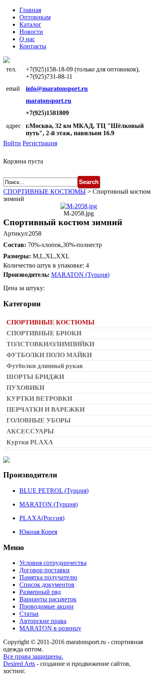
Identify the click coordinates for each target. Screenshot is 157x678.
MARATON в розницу (50, 628)
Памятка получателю (48, 577)
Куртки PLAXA (29, 442)
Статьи (29, 613)
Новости (31, 31)
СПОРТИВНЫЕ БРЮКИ (43, 333)
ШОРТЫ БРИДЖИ (35, 376)
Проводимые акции (46, 606)
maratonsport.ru (48, 100)
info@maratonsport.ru (57, 88)
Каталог (30, 24)
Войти (12, 143)
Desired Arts (19, 663)
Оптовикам (35, 17)
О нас (27, 39)
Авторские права (42, 620)
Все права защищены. (33, 656)
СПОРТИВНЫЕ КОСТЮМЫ (44, 191)
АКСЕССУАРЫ (30, 431)
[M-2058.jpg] (78, 206)
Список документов (46, 584)
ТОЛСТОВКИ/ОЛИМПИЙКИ (50, 344)
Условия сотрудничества (53, 562)
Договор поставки (44, 570)
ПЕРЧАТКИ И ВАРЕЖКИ (45, 409)
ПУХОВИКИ (25, 387)
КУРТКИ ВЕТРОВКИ (39, 398)
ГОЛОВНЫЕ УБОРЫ (38, 420)
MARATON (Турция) (80, 274)
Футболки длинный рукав (44, 365)
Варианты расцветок (47, 599)
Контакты (32, 46)
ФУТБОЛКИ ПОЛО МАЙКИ (49, 355)
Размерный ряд (40, 591)
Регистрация (40, 143)
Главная (30, 9)
